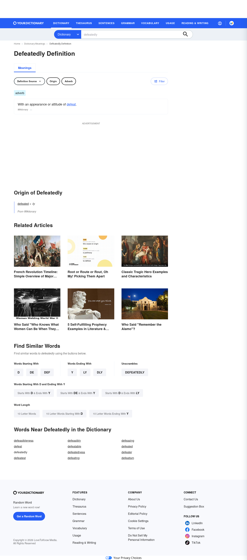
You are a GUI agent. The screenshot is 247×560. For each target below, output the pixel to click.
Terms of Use (136, 528)
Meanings (24, 68)
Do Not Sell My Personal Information (141, 537)
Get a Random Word (29, 516)
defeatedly (134, 372)
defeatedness (76, 452)
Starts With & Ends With (34, 393)
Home (17, 43)
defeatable (74, 446)
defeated (23, 204)
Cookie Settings (138, 521)
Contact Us (191, 499)
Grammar (78, 521)
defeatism (128, 458)
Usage (77, 535)
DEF (47, 372)
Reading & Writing (84, 542)
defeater (127, 452)
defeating (74, 458)
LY (85, 372)
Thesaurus (79, 506)
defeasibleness (23, 440)
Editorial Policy (137, 514)
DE (32, 372)
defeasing (128, 440)
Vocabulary (80, 528)
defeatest (20, 458)
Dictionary (64, 34)
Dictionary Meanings (34, 43)
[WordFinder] (231, 23)
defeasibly (74, 440)
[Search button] (187, 34)
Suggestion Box (194, 506)
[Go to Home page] (28, 23)
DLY (100, 372)
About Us (134, 499)
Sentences (79, 514)
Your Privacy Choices (128, 558)
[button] (220, 23)
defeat (71, 104)
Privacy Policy (137, 506)
